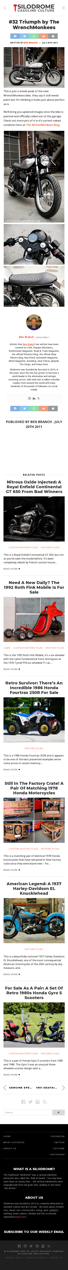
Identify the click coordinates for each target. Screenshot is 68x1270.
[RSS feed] (4, 8)
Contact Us (56, 1258)
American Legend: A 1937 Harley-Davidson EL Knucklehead (34, 888)
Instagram (57, 1154)
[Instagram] (29, 398)
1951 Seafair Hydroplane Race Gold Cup (50, 1087)
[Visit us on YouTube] (25, 1246)
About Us (9, 1148)
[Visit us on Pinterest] (37, 1246)
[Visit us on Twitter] (31, 1246)
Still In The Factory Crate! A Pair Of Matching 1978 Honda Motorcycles (34, 788)
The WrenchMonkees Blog (42, 125)
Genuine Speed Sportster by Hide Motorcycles (20, 1087)
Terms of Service (36, 1258)
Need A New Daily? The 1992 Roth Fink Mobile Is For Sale (34, 587)
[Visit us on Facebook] (23, 1102)
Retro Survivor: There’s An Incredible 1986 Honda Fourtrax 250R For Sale (34, 688)
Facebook (58, 1136)
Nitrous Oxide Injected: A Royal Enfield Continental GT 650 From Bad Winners (34, 487)
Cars (7, 648)
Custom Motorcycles (23, 547)
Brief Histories (14, 1142)
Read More (10, 568)
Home (7, 1136)
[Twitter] (38, 398)
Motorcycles (50, 547)
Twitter (59, 1142)
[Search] (58, 1112)
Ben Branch (31, 42)
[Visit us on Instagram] (37, 1102)
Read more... (21, 1216)
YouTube (59, 1148)
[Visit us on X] (30, 1102)
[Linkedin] (34, 398)
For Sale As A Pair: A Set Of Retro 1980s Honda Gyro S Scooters (34, 993)
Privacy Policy (15, 1258)
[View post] (34, 519)
